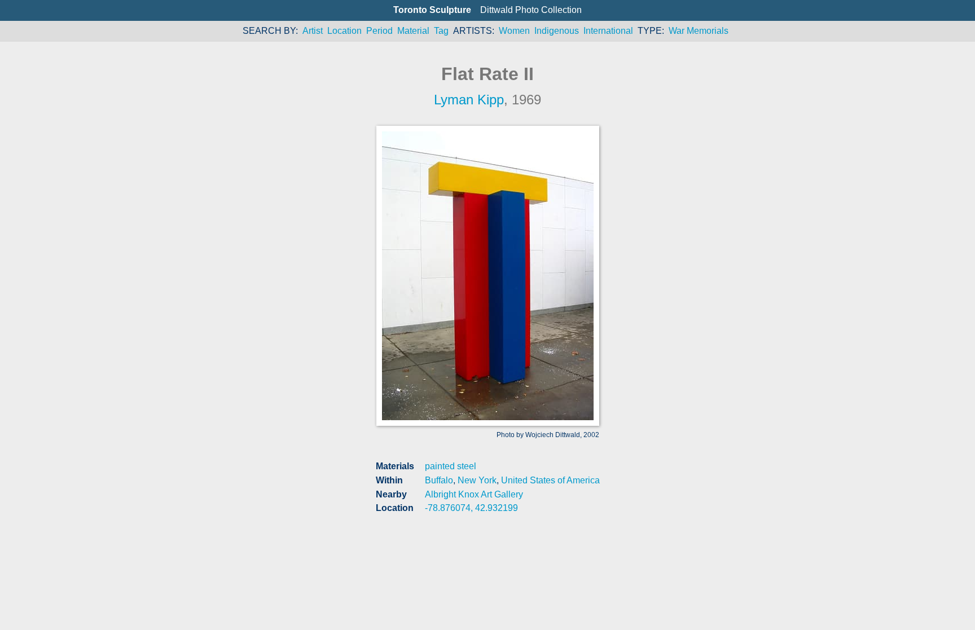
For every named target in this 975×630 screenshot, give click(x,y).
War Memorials (698, 31)
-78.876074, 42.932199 (471, 508)
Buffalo (439, 480)
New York (477, 480)
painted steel (450, 466)
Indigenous (556, 31)
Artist (312, 31)
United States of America (550, 480)
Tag (441, 31)
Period (379, 31)
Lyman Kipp (469, 99)
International (608, 31)
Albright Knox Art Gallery (474, 494)
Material (413, 31)
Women (514, 31)
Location (344, 31)
